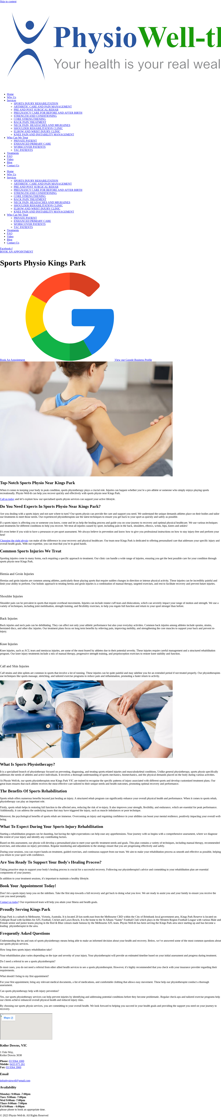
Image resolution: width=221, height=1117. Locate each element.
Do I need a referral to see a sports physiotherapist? (27, 961)
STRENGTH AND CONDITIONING (35, 115)
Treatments (13, 153)
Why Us (11, 97)
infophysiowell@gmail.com (15, 1080)
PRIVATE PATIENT (25, 140)
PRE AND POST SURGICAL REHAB (36, 109)
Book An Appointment (13, 359)
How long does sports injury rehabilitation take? (26, 949)
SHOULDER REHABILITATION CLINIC (38, 128)
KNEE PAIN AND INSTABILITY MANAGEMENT (44, 134)
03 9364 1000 (16, 1061)
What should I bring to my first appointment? (24, 976)
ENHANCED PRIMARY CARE (32, 143)
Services (11, 100)
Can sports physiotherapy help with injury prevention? (29, 991)
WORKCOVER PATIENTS (30, 146)
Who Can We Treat (17, 137)
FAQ (9, 156)
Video (10, 159)
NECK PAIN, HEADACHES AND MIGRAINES (42, 125)
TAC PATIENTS (23, 150)
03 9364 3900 (13, 1067)
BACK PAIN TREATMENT (30, 122)
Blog (9, 162)
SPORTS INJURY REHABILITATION (36, 103)
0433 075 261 (17, 1064)
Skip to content (8, 1)
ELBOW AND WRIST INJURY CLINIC (37, 131)
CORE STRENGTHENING (30, 119)
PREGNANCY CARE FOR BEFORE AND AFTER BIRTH (48, 112)
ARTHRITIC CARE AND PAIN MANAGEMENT (43, 106)
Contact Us (13, 165)
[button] (110, 949)
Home (10, 94)
